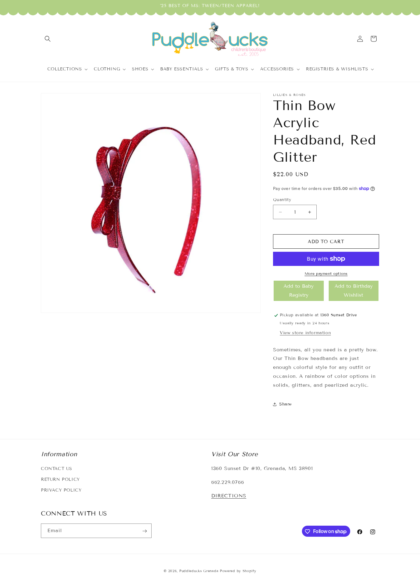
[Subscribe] (144, 531)
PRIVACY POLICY (61, 490)
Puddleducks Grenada (198, 571)
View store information (305, 332)
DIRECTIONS (228, 496)
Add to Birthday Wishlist (354, 290)
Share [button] (285, 404)
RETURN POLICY (60, 479)
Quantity (282, 199)
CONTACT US (56, 468)
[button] (47, 38)
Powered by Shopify (238, 571)
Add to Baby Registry (298, 290)
